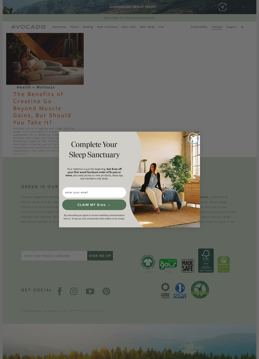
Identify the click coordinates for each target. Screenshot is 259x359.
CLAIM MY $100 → (94, 204)
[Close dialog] (193, 138)
